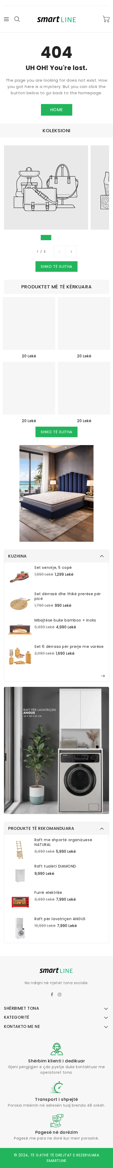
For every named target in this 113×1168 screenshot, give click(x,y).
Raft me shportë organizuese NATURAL (63, 842)
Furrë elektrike (48, 892)
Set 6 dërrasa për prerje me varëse (69, 646)
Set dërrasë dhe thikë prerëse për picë (67, 596)
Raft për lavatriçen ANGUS (60, 918)
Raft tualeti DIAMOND (55, 866)
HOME (56, 110)
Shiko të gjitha (56, 266)
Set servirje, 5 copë (53, 567)
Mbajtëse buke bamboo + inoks (65, 620)
